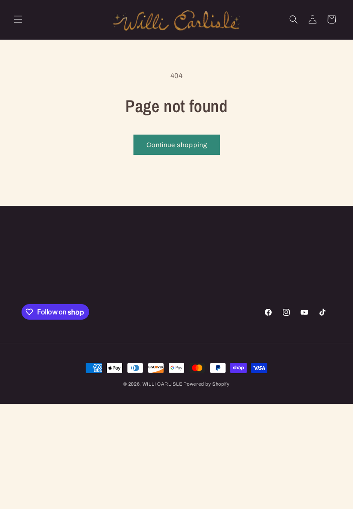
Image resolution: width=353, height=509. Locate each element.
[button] (18, 19)
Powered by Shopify (206, 383)
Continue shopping (176, 144)
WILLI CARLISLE (163, 383)
